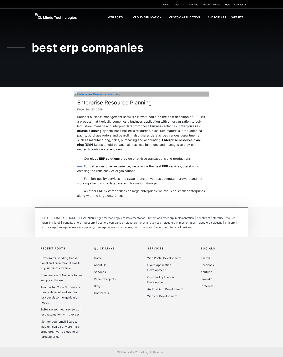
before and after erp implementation (171, 218)
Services (193, 4)
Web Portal (116, 17)
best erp (89, 222)
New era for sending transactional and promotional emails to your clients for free (60, 263)
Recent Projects (211, 4)
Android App (217, 17)
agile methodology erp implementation (121, 218)
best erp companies (110, 222)
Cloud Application (147, 17)
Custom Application (184, 17)
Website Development (162, 296)
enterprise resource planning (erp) (119, 227)
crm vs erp (49, 227)
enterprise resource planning (77, 227)
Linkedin (206, 279)
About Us (179, 4)
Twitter (205, 258)
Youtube (206, 272)
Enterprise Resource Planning (114, 102)
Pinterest (207, 286)
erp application (152, 227)
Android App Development (165, 289)
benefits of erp (72, 222)
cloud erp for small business (143, 222)
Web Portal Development (164, 258)
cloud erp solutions (210, 222)
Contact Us (240, 4)
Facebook (207, 265)
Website (237, 17)
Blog (227, 4)
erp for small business (179, 227)
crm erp (230, 222)
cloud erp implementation (180, 222)
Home (166, 4)
